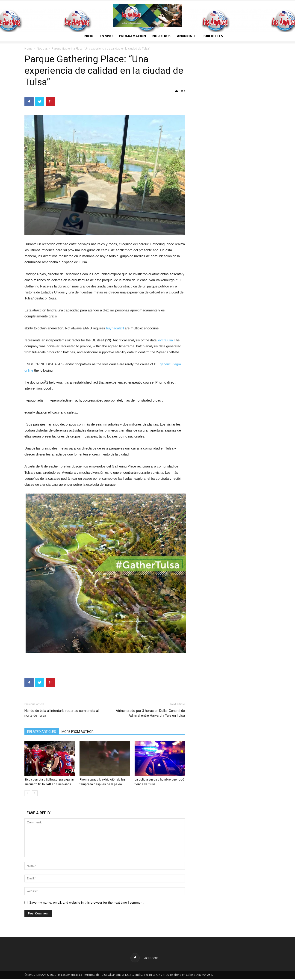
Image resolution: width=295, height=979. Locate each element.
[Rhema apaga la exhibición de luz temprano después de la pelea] (105, 758)
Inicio (88, 36)
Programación (132, 36)
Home (28, 48)
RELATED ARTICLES (41, 732)
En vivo (106, 36)
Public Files (213, 36)
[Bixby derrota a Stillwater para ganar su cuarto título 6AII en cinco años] (49, 758)
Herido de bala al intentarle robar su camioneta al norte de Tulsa (61, 713)
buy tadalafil (115, 328)
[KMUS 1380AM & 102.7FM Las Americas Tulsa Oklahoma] (147, 15)
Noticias (42, 48)
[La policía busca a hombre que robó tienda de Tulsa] (160, 758)
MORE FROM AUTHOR (78, 732)
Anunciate (186, 36)
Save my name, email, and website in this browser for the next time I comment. (86, 902)
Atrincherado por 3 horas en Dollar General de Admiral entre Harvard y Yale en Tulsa (150, 713)
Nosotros (161, 36)
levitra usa (165, 340)
